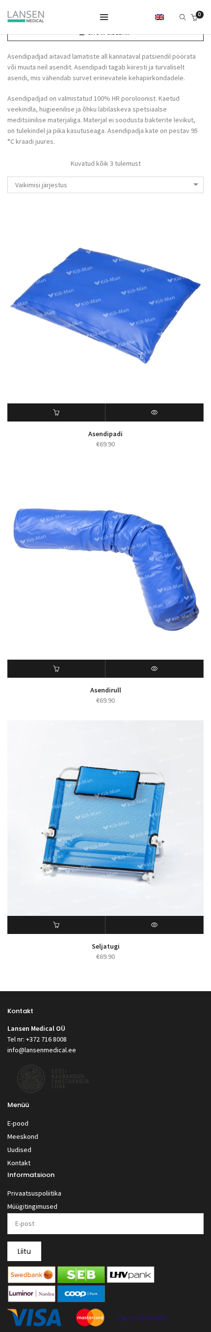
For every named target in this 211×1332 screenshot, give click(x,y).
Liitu (24, 1251)
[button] (56, 412)
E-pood (17, 1123)
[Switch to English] (159, 16)
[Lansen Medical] (25, 18)
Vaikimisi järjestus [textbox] (41, 184)
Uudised (19, 1149)
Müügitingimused (32, 1206)
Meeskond (22, 1136)
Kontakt (18, 1162)
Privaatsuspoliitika (34, 1193)
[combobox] (105, 185)
